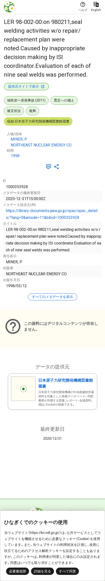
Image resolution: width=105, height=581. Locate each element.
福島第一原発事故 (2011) (26, 100)
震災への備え (64, 100)
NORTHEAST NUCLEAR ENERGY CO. (41, 145)
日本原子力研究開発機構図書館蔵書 (65, 383)
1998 (15, 155)
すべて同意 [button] (67, 571)
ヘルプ (82, 10)
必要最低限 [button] (17, 571)
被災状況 (14, 111)
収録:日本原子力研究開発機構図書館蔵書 (38, 121)
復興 (32, 111)
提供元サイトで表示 (23, 86)
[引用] (49, 167)
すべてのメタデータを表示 (52, 297)
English (96, 10)
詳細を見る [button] (42, 571)
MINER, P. (19, 139)
